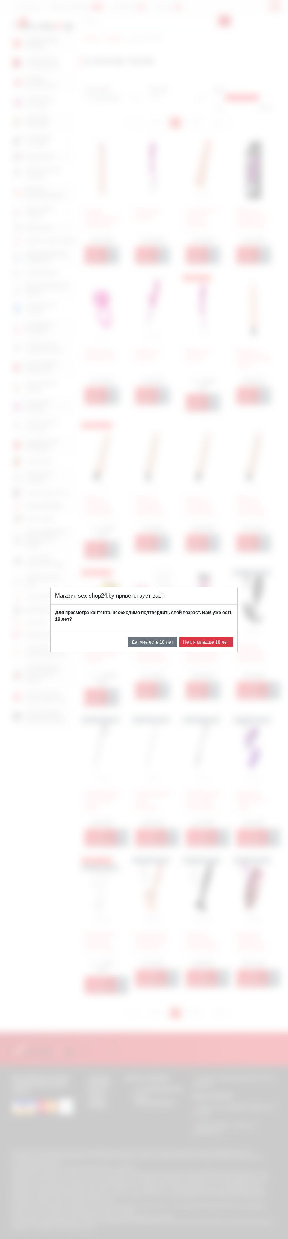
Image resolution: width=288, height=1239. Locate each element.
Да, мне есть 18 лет (152, 642)
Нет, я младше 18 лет (206, 642)
